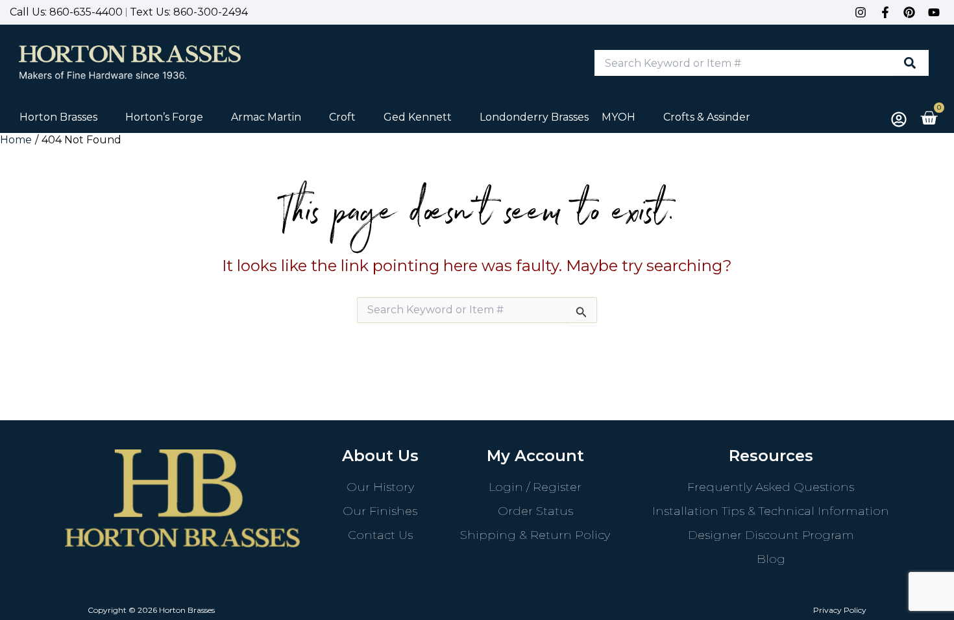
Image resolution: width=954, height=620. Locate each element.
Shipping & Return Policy (535, 535)
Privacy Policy (839, 610)
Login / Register (535, 487)
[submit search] (910, 63)
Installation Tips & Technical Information (770, 511)
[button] (66, 117)
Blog (771, 559)
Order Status (535, 511)
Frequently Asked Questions (770, 487)
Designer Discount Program (771, 535)
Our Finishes (380, 511)
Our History (380, 487)
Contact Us (380, 535)
